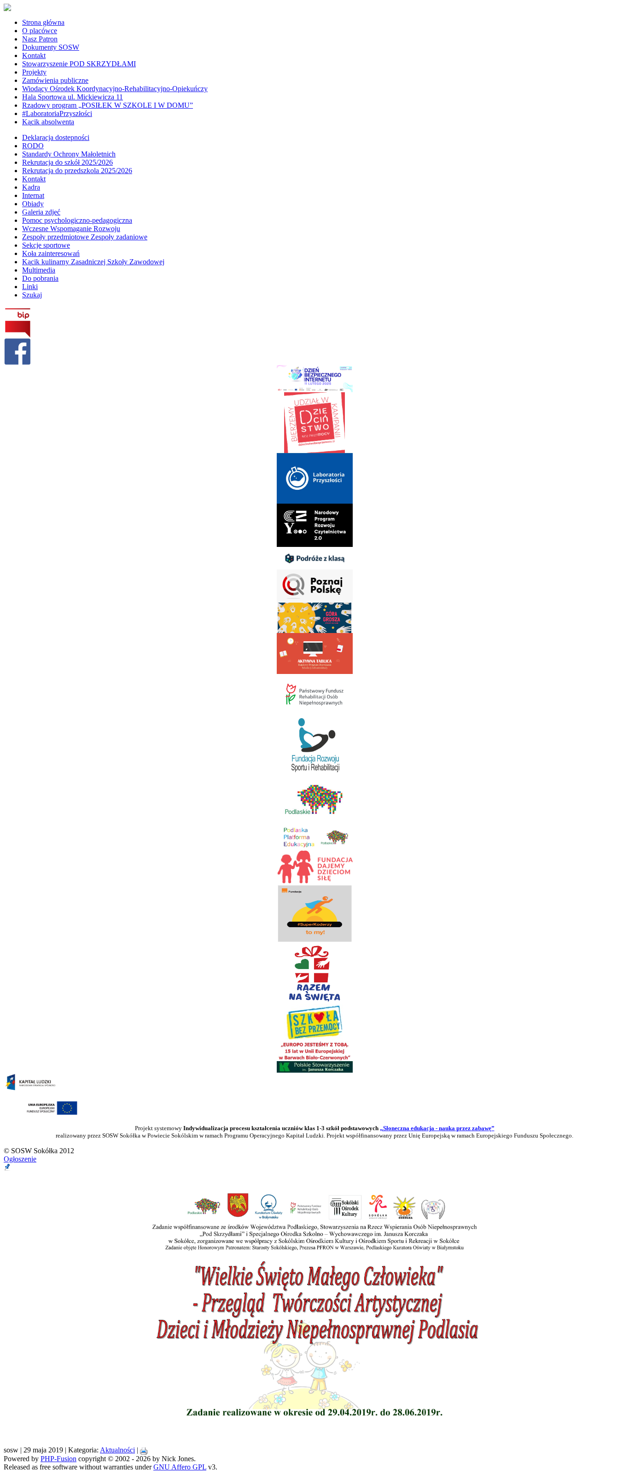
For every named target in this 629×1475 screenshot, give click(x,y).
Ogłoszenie (20, 1159)
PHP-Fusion (58, 1459)
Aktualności (117, 1450)
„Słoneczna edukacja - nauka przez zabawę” (437, 1128)
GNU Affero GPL (179, 1467)
